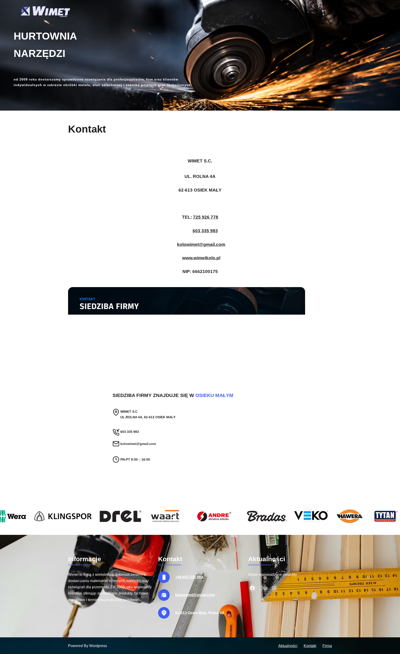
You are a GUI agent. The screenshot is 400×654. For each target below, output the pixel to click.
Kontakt (310, 646)
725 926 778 (205, 217)
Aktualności (287, 646)
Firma (327, 646)
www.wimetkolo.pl (201, 257)
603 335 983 (205, 230)
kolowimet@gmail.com (201, 244)
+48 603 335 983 (189, 577)
